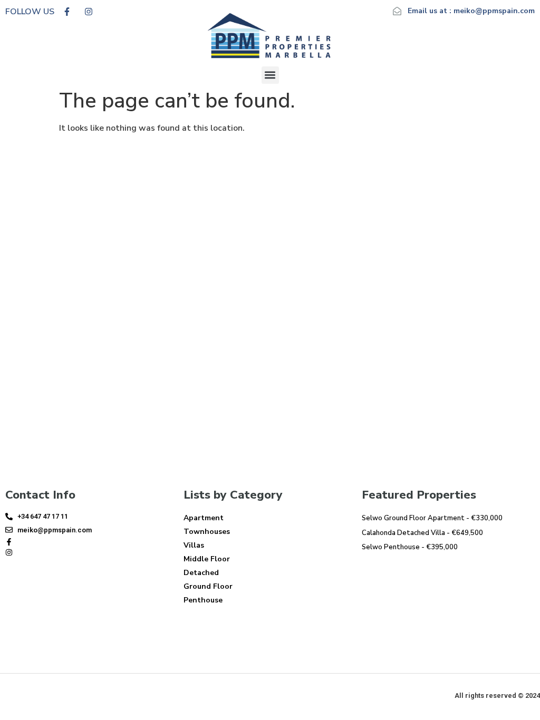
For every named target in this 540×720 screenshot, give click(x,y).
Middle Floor (207, 559)
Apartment (204, 518)
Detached (201, 573)
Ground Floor (208, 586)
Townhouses (207, 532)
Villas (194, 545)
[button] (270, 75)
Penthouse (203, 600)
